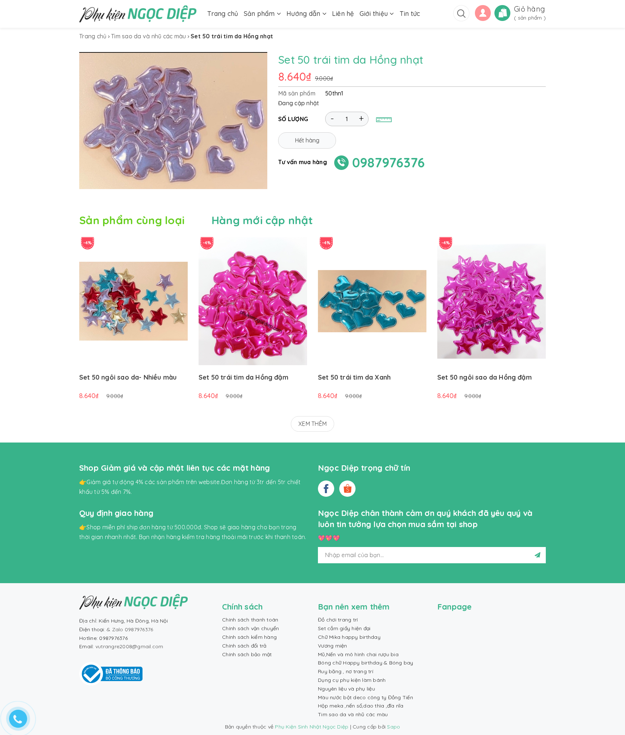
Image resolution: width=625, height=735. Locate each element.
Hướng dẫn (304, 13)
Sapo (393, 726)
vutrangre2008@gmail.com (129, 646)
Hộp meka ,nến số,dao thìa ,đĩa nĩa (361, 705)
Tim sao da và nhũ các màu (353, 714)
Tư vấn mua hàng (302, 162)
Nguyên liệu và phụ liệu (346, 688)
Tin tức (410, 13)
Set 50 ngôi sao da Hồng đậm (484, 377)
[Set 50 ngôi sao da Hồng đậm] (491, 301)
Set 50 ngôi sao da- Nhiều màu (128, 377)
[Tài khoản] (483, 12)
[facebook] (326, 488)
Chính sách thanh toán (250, 619)
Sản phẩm (260, 13)
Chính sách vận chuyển (250, 628)
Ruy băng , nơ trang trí (345, 671)
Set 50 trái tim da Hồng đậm (243, 377)
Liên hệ (343, 13)
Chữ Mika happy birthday (349, 637)
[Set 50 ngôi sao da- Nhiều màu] (133, 301)
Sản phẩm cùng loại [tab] (131, 220)
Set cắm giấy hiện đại (344, 628)
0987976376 (388, 162)
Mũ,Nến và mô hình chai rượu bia (358, 654)
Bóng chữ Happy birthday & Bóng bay (365, 662)
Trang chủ (222, 13)
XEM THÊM (312, 423)
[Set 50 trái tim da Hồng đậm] (253, 301)
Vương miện (332, 645)
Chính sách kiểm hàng (249, 637)
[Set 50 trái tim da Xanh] (372, 301)
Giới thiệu (375, 13)
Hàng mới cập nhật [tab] (262, 220)
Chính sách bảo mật (247, 654)
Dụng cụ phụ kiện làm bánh (352, 680)
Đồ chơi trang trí (338, 619)
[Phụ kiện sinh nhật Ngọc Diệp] (137, 14)
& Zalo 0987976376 (130, 629)
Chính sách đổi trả (244, 645)
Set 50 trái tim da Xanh (354, 377)
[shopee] (347, 488)
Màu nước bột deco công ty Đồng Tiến (365, 697)
